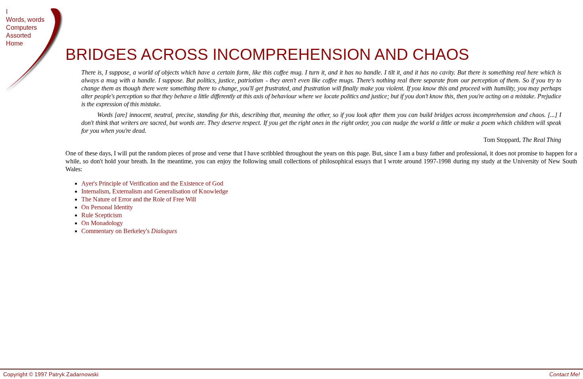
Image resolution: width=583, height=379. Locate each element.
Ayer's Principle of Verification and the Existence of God (152, 183)
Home (14, 43)
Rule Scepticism (101, 215)
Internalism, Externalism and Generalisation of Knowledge (154, 191)
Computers (21, 27)
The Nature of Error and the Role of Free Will (138, 199)
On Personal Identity (107, 207)
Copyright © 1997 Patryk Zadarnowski (50, 374)
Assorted (18, 35)
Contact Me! (564, 374)
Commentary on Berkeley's (129, 231)
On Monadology (102, 223)
